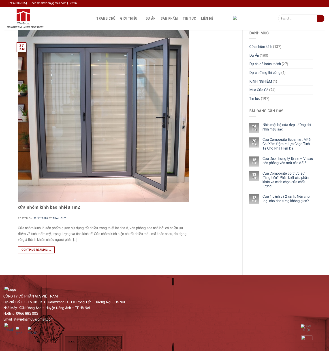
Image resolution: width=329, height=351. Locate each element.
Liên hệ (207, 18)
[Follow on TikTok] (224, 18)
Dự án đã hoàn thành (265, 64)
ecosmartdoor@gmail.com (49, 3)
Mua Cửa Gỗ (258, 90)
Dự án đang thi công (264, 73)
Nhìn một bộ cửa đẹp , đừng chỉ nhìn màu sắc (287, 127)
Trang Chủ (105, 18)
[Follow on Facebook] (218, 18)
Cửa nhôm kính (260, 47)
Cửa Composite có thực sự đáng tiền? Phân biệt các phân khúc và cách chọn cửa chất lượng (286, 179)
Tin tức (189, 18)
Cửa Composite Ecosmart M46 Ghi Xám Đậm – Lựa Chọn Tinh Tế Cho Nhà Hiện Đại (287, 143)
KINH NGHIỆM (260, 81)
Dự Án (151, 18)
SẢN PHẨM (169, 18)
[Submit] (320, 18)
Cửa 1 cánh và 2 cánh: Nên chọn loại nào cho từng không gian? (287, 198)
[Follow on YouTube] (230, 18)
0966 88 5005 (17, 3)
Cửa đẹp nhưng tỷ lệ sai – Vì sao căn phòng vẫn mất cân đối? (288, 160)
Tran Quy (59, 218)
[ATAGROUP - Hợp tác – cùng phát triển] (26, 18)
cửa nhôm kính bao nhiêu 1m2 (49, 207)
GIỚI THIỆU (128, 18)
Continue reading (36, 249)
